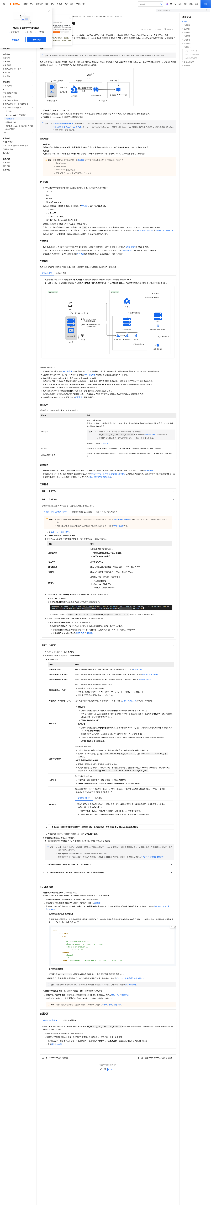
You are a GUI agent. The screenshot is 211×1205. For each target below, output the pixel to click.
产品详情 (158, 29)
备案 (185, 4)
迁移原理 (104, 443)
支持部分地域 (126, 250)
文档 (180, 4)
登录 (205, 4)
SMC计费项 (131, 247)
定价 (52, 4)
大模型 (25, 4)
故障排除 (125, 995)
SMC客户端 (67, 371)
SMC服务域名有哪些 (122, 519)
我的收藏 (170, 29)
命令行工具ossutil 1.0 (164, 230)
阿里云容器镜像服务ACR (63, 123)
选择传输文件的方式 (146, 230)
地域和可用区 (138, 669)
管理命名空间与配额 (150, 674)
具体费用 (80, 254)
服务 (72, 4)
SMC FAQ (80, 633)
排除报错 (90, 633)
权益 (47, 4)
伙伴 (66, 4)
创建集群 (97, 903)
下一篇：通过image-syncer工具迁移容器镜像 (155, 1057)
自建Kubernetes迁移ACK (104, 16)
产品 (31, 4)
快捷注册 (15, 39)
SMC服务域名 (90, 374)
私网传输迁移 (118, 525)
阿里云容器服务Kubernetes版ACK (67, 127)
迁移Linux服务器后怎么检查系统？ (130, 978)
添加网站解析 (130, 984)
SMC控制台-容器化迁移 (60, 532)
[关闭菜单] (4, 4)
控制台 (191, 4)
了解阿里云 (80, 4)
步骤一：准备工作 (129, 700)
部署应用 (78, 397)
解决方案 (39, 4)
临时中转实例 (149, 434)
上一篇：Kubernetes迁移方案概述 (55, 1057)
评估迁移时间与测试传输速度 (99, 477)
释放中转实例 (56, 1044)
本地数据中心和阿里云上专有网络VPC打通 (108, 474)
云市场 (59, 4)
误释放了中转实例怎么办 (111, 1004)
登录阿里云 (36, 39)
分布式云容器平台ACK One (76, 16)
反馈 (112, 1069)
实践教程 (90, 16)
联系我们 (81, 160)
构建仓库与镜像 (144, 679)
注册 (196, 4)
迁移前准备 (149, 470)
